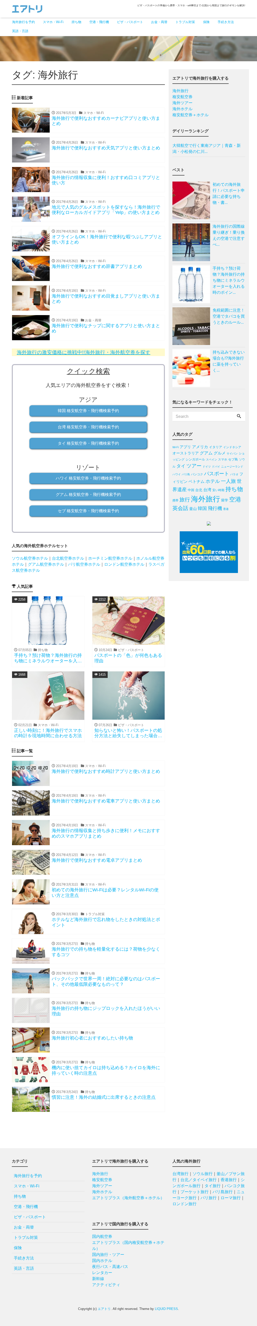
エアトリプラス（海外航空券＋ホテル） (128, 1198)
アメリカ (200, 447)
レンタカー (102, 1273)
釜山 (193, 508)
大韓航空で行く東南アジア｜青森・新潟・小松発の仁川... (206, 148)
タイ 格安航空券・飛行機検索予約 (88, 443)
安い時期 (218, 490)
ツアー (194, 466)
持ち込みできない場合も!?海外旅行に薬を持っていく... (229, 361)
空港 (235, 499)
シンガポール (195, 459)
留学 (224, 500)
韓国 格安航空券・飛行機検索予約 (88, 411)
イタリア (215, 447)
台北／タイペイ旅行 (198, 1180)
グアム (206, 453)
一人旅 (228, 481)
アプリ (185, 447)
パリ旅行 (209, 1198)
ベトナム (196, 481)
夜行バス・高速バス (110, 1266)
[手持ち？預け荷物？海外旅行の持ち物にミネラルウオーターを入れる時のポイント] (192, 284)
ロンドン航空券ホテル (124, 564)
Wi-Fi (175, 447)
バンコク (197, 474)
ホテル (213, 481)
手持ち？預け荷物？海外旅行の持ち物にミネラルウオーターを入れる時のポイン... (229, 280)
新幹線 (98, 1279)
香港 (226, 508)
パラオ (234, 474)
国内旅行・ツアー (108, 1254)
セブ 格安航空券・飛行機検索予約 (88, 511)
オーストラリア (185, 453)
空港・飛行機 (99, 22)
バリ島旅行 (223, 1192)
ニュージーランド (232, 466)
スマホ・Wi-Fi (53, 22)
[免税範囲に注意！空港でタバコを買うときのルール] (192, 326)
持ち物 (76, 22)
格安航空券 (182, 97)
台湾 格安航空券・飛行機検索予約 (88, 427)
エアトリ (104, 1309)
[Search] (239, 416)
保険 (206, 22)
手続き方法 (226, 22)
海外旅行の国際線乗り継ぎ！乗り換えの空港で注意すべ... (229, 235)
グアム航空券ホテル (46, 564)
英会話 (180, 508)
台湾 (207, 490)
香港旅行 (229, 1180)
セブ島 (233, 459)
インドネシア (232, 447)
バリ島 (186, 474)
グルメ (220, 453)
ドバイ (216, 466)
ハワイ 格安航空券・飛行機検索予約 (88, 478)
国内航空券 (102, 1236)
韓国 (202, 508)
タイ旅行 (213, 1186)
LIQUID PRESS (166, 1309)
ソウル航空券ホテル (30, 558)
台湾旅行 (180, 1174)
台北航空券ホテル (68, 558)
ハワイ (176, 474)
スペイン (211, 459)
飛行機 (215, 508)
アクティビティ (106, 1285)
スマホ (222, 459)
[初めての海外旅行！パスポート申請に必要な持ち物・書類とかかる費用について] (192, 200)
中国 (191, 490)
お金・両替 (159, 22)
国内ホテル (102, 1260)
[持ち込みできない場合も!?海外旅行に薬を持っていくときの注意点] (192, 368)
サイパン (232, 453)
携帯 (175, 500)
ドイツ (207, 466)
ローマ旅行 (231, 1198)
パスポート (216, 473)
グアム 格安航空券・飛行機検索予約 (88, 494)
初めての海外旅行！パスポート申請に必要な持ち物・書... (229, 193)
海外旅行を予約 (23, 22)
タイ (180, 466)
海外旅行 (180, 91)
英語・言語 (20, 31)
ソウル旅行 (202, 1174)
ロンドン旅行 (184, 1204)
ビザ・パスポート (130, 22)
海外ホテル (182, 109)
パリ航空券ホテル (84, 564)
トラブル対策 (185, 22)
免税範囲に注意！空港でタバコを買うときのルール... (229, 316)
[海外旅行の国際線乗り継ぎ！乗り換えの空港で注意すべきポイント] (192, 242)
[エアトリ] (27, 8)
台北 (198, 490)
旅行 (184, 499)
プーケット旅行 (194, 1192)
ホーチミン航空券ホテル (110, 558)
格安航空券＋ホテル (190, 115)
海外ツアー (182, 103)
